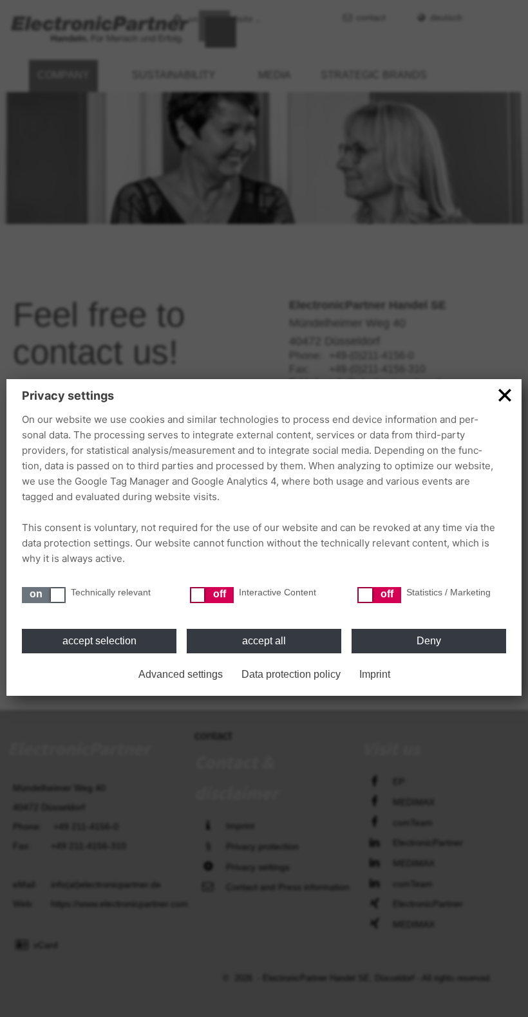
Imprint (374, 674)
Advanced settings (180, 674)
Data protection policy (291, 674)
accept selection (99, 640)
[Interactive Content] (212, 595)
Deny (429, 640)
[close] (504, 394)
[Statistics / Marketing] (379, 595)
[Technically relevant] (44, 595)
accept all (264, 640)
